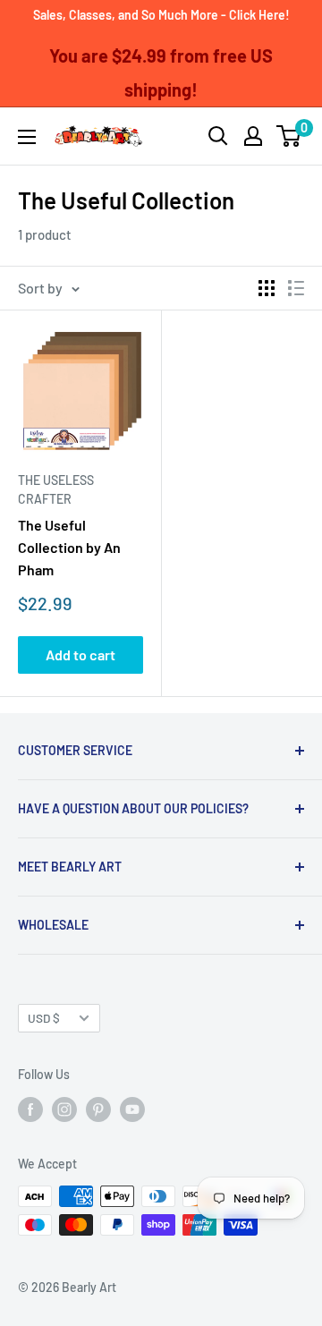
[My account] (253, 136)
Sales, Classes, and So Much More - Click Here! (161, 14)
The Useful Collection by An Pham (69, 547)
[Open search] (218, 136)
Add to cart (80, 654)
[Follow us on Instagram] (64, 1108)
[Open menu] (27, 137)
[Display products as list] (296, 288)
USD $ (44, 1017)
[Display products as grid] (266, 288)
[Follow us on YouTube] (132, 1108)
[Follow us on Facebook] (30, 1108)
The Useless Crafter (56, 489)
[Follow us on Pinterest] (98, 1108)
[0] (289, 136)
